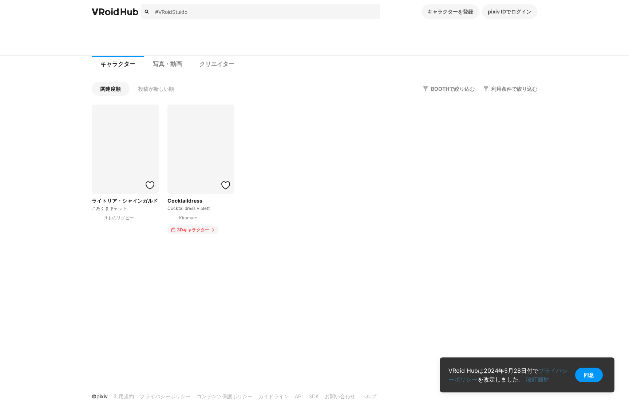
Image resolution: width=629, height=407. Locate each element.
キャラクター (117, 64)
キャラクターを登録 (450, 11)
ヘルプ (368, 396)
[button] (111, 89)
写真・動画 (167, 64)
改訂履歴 (537, 379)
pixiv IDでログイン (509, 11)
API (299, 396)
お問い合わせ (340, 396)
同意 (589, 375)
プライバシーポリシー (165, 396)
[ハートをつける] (150, 185)
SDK (314, 396)
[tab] (118, 64)
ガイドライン (273, 396)
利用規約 (124, 396)
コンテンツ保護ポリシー (225, 396)
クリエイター (216, 64)
